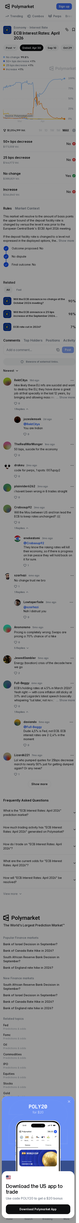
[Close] (69, 1101)
